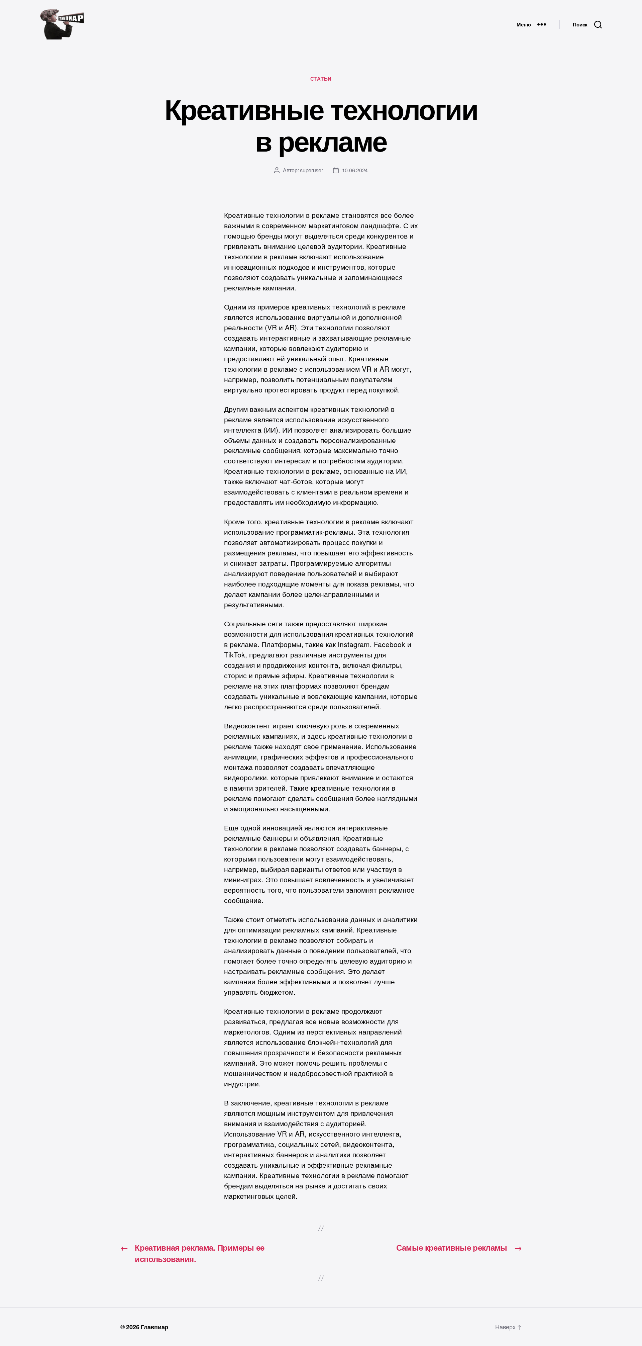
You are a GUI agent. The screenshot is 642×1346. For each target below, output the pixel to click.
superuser (311, 170)
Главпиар (154, 1327)
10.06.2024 (355, 170)
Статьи (320, 79)
